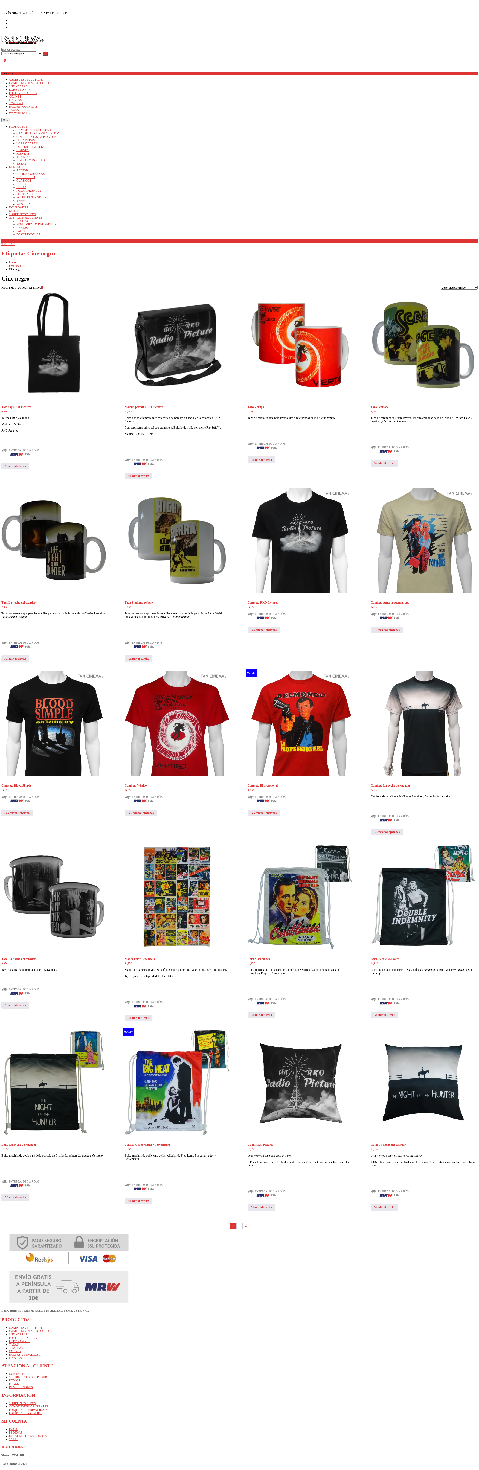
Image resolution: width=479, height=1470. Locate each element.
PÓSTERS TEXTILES (23, 93)
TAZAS (14, 110)
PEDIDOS (15, 1432)
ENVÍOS (14, 1380)
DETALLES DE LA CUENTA (28, 1435)
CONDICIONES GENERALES (28, 1406)
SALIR (13, 1439)
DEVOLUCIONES (21, 1387)
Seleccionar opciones (264, 629)
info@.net (13, 1446)
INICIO (13, 1429)
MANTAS (15, 99)
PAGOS (14, 1383)
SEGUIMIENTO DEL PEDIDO (28, 1377)
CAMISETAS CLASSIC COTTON (31, 83)
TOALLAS (16, 103)
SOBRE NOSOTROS (22, 1403)
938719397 (8, 244)
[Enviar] (45, 54)
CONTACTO (17, 1373)
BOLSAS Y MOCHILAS (24, 1354)
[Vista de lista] (44, 287)
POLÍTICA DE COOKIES (25, 1413)
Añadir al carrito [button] (15, 466)
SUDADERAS (18, 86)
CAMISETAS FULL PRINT (26, 79)
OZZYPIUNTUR (19, 113)
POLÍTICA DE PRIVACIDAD (28, 1409)
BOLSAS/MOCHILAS (23, 106)
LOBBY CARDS (19, 89)
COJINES (15, 96)
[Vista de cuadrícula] (42, 287)
